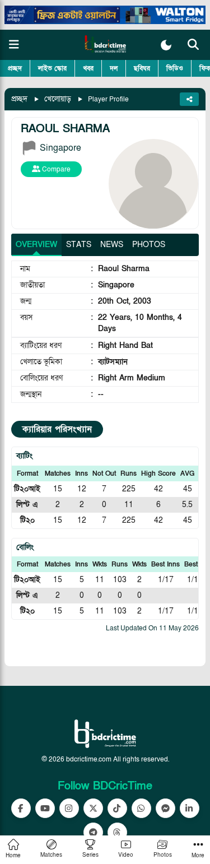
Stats (78, 244)
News (111, 244)
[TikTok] (117, 808)
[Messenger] (165, 808)
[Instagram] (69, 808)
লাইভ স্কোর (52, 68)
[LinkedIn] (189, 808)
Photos (148, 244)
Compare (55, 169)
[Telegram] (93, 832)
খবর (88, 68)
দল (114, 68)
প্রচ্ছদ (15, 68)
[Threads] (117, 832)
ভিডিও (174, 68)
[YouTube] (45, 808)
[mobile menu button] (14, 45)
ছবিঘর (142, 68)
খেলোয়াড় (57, 99)
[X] (93, 808)
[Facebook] (21, 808)
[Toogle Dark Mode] (166, 45)
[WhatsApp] (141, 808)
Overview (36, 244)
